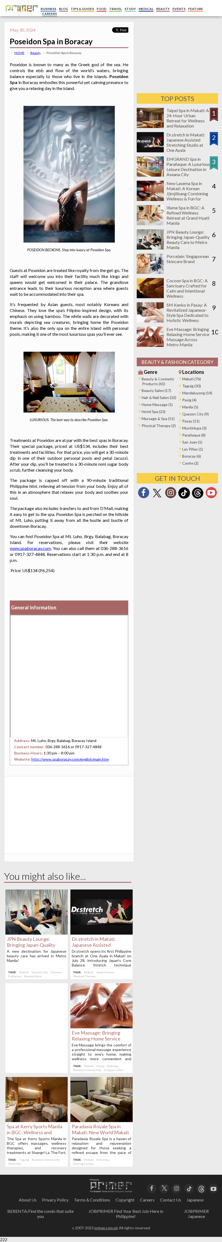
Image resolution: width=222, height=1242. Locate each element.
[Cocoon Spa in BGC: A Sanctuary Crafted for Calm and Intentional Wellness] (150, 296)
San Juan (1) (192, 442)
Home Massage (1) (157, 404)
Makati (24, 972)
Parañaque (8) (193, 435)
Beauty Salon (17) (156, 390)
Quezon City (39, 972)
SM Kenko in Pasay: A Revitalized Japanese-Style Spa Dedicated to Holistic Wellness (187, 312)
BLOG (63, 9)
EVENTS (178, 9)
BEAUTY (163, 9)
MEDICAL (146, 9)
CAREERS (49, 14)
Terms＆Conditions (92, 1199)
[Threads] (197, 498)
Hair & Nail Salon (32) (159, 397)
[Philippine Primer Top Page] (20, 15)
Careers (147, 1199)
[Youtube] (211, 494)
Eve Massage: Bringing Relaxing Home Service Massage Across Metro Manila (187, 337)
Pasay (100, 1066)
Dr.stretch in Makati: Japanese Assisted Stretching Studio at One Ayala (185, 142)
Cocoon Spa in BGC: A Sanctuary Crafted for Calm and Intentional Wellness (187, 288)
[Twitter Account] (157, 497)
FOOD (101, 9)
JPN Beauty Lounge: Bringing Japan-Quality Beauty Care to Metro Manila (188, 239)
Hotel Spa (14, 1163)
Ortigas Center (113, 1070)
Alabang (112, 1066)
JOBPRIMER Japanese (196, 1214)
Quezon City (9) (195, 414)
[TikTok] (184, 498)
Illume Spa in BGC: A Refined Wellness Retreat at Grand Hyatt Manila (188, 215)
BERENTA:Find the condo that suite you (40, 1214)
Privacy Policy (55, 1199)
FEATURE (195, 9)
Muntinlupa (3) (194, 428)
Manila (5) (190, 407)
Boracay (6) (191, 456)
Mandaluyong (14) (197, 393)
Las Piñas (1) (192, 449)
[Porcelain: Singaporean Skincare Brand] (150, 272)
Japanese (195, 1199)
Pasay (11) (191, 421)
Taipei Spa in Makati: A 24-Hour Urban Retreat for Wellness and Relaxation (187, 118)
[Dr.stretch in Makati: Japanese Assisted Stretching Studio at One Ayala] (101, 932)
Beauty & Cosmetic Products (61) (158, 381)
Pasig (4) (189, 400)
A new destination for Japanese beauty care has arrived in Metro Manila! (36, 956)
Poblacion (15, 976)
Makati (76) (191, 379)
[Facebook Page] (143, 494)
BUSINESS (48, 9)
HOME (19, 53)
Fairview (55, 972)
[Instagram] (170, 494)
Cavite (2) (190, 463)
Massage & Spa (83, 1163)
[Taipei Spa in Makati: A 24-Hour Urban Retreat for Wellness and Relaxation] (150, 126)
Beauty (35, 53)
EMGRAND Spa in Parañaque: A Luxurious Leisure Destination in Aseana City (188, 166)
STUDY (130, 9)
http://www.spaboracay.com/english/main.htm (70, 759)
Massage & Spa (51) (158, 418)
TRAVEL (115, 9)
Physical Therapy (84, 976)
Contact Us (170, 1199)
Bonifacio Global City (87, 1070)
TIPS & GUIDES (82, 9)
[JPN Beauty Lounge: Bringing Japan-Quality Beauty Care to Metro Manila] (36, 932)
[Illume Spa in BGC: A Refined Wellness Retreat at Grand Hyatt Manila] (150, 223)
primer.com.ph (106, 1228)
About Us (28, 1199)
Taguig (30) (191, 386)
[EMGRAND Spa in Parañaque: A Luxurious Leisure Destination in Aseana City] (150, 174)
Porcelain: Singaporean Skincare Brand (187, 259)
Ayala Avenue (105, 972)
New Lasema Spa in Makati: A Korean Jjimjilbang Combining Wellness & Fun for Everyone (187, 193)
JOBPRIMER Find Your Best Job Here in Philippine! (126, 1214)
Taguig (24, 1159)
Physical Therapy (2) (159, 425)
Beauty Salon (33, 976)
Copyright (125, 1199)
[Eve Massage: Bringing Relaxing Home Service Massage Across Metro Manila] (101, 1026)
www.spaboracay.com (30, 548)
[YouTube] (213, 1188)
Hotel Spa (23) (153, 411)
